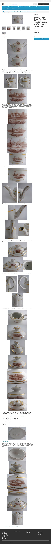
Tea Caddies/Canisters (7, 8)
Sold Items (18, 8)
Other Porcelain (38, 6)
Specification (9, 37)
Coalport (37, 28)
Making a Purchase (4, 533)
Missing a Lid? (13, 8)
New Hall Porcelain (18, 6)
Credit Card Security (5, 535)
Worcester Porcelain (11, 6)
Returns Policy (4, 538)
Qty (34, 34)
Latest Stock (5, 6)
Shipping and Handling (5, 534)
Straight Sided (13, 526)
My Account (40, 532)
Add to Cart (42, 38)
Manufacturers (28, 532)
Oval (10, 526)
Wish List (39, 534)
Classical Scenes (20, 526)
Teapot (16, 526)
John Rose (8, 526)
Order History (40, 533)
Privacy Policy (4, 537)
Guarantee (3, 536)
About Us (3, 532)
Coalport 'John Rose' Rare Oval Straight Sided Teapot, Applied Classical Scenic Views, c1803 (23, 11)
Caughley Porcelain (25, 6)
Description (4, 37)
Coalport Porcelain (32, 6)
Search (7, 11)
